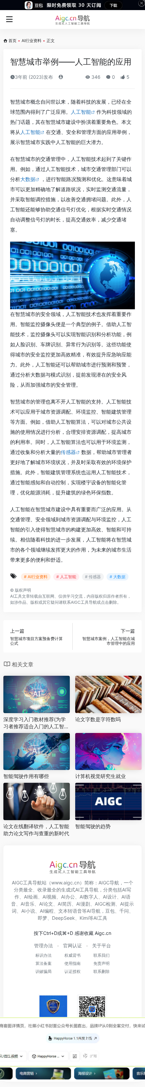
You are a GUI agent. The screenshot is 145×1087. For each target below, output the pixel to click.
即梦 (42, 918)
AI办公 (68, 897)
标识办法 (43, 955)
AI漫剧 (83, 904)
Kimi (84, 918)
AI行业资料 (31, 40)
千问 (124, 911)
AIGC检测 (105, 904)
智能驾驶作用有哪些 (26, 776)
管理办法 (43, 945)
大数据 (27, 179)
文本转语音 (70, 911)
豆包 (110, 911)
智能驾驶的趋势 (93, 826)
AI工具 (16, 596)
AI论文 (46, 904)
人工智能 (81, 112)
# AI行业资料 (36, 576)
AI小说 (28, 911)
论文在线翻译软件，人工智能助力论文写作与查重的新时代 (36, 830)
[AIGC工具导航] (72, 19)
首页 (12, 40)
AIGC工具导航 (84, 602)
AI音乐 (27, 904)
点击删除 (109, 602)
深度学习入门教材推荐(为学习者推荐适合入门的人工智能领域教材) (36, 723)
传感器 (68, 452)
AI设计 (110, 897)
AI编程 (47, 911)
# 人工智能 (66, 576)
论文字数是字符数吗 (98, 719)
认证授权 (72, 971)
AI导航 (93, 911)
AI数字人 (89, 897)
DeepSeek (63, 918)
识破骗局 (43, 971)
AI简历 (64, 904)
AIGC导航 (108, 882)
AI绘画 (31, 897)
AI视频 (49, 897)
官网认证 (72, 945)
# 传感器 (93, 576)
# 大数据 (117, 576)
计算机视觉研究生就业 (100, 776)
